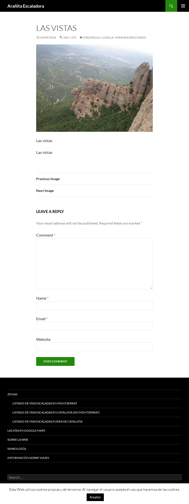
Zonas (12, 394)
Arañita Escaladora (25, 6)
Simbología (16, 449)
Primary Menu (183, 6)
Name (42, 298)
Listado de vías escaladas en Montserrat (44, 403)
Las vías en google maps (26, 430)
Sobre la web (17, 439)
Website (43, 339)
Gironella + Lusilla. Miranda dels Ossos (114, 37)
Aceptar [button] (95, 497)
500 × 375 (69, 37)
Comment (45, 235)
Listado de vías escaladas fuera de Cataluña (47, 421)
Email (42, 318)
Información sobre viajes (28, 458)
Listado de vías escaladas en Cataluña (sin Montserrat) (56, 412)
